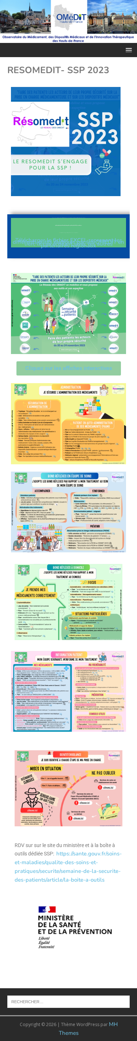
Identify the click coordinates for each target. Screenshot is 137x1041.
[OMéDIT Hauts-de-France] (68, 38)
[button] (127, 50)
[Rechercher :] (68, 1001)
